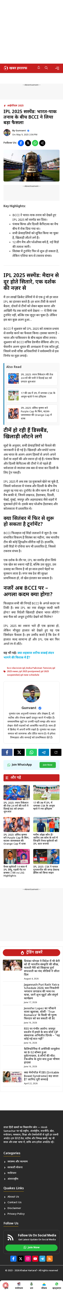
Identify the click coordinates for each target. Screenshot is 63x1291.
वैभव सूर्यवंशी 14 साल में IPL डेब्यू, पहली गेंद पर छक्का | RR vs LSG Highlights (15, 871)
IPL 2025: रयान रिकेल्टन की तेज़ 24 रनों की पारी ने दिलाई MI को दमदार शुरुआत (37, 378)
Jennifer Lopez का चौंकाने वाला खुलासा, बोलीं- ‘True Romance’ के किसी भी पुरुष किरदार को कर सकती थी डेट (40, 1014)
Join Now (47, 764)
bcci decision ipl (16, 668)
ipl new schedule (29, 675)
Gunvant (21, 130)
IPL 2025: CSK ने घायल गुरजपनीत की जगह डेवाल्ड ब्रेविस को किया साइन (46, 870)
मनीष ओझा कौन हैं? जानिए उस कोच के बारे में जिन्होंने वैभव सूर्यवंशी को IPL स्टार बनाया (45, 839)
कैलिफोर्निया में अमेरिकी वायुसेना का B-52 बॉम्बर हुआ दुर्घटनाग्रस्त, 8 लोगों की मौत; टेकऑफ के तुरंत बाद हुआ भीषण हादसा (42, 1056)
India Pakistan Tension (39, 668)
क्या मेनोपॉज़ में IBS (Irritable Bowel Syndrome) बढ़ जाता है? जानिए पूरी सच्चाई (41, 1076)
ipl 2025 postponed (29, 671)
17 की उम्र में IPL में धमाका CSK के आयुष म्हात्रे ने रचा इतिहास (38, 395)
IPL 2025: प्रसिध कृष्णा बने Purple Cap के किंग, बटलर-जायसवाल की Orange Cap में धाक (36, 413)
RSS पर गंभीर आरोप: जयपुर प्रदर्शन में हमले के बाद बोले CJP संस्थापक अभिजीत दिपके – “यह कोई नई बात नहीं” (42, 1034)
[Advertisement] (31, 32)
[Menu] (57, 68)
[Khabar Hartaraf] (15, 68)
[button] (46, 68)
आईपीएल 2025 (15, 105)
